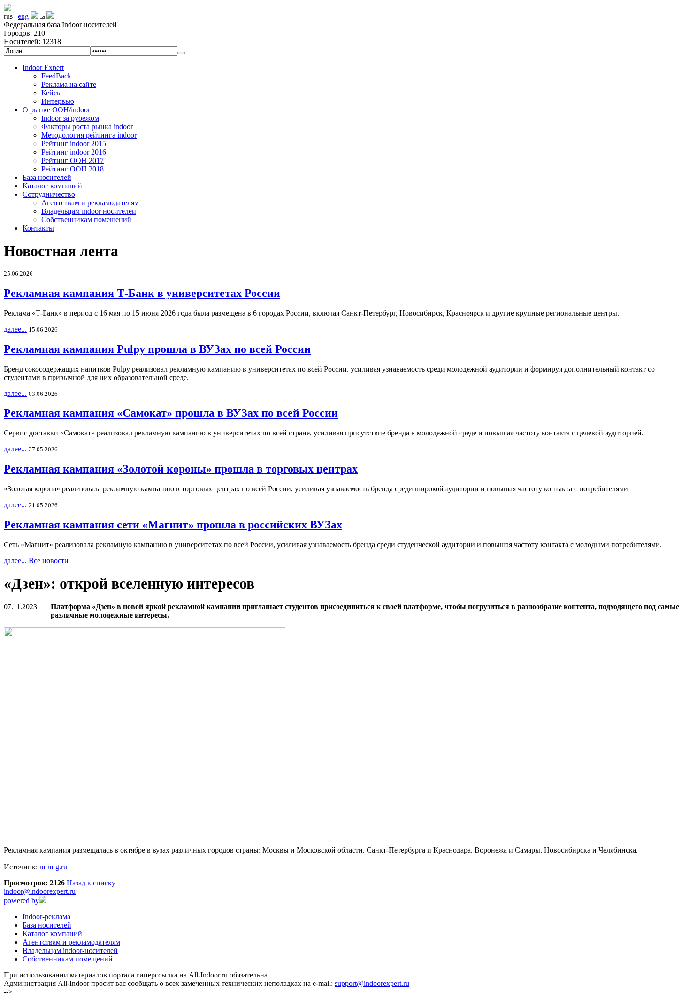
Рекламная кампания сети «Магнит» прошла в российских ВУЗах (173, 525)
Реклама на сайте (68, 84)
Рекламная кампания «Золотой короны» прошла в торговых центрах (181, 469)
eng (23, 16)
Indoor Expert (43, 67)
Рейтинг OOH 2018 (72, 169)
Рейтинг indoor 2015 (73, 143)
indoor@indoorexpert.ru (40, 891)
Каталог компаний (52, 186)
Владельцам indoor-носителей (70, 950)
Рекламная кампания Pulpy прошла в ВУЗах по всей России (157, 349)
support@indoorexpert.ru (372, 983)
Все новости (49, 561)
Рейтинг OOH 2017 (72, 160)
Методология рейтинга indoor (89, 135)
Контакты (38, 228)
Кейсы (51, 93)
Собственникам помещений (86, 220)
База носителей (47, 177)
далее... (15, 329)
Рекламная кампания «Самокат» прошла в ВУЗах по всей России (171, 413)
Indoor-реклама (46, 917)
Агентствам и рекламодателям (90, 203)
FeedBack (56, 76)
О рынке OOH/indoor (56, 110)
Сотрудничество (49, 194)
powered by (21, 901)
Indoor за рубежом (70, 118)
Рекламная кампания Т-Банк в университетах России (142, 293)
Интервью (57, 101)
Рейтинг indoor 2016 (73, 152)
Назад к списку (91, 883)
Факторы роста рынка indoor (87, 127)
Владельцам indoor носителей (88, 211)
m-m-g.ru (53, 867)
